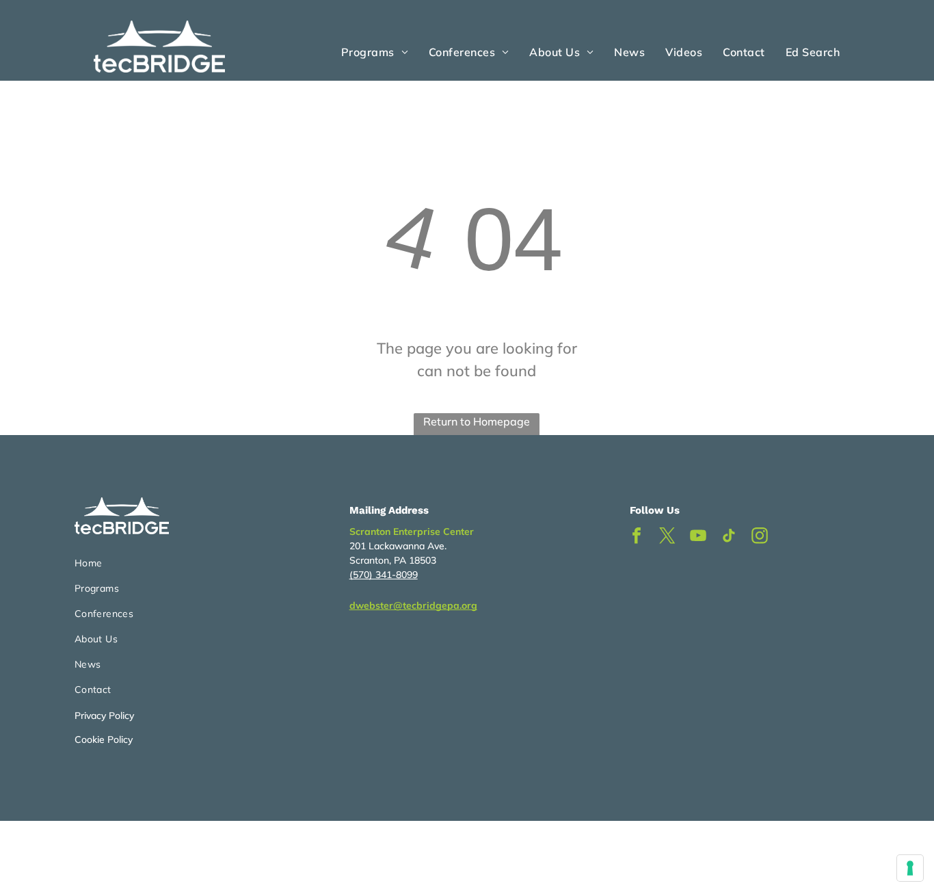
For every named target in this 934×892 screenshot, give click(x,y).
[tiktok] (729, 537)
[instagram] (759, 537)
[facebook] (636, 537)
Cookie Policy (104, 739)
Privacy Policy (104, 715)
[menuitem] (374, 52)
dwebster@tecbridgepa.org (413, 605)
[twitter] (667, 537)
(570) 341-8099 (383, 574)
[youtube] (698, 537)
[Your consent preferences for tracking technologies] (910, 868)
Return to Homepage (476, 421)
